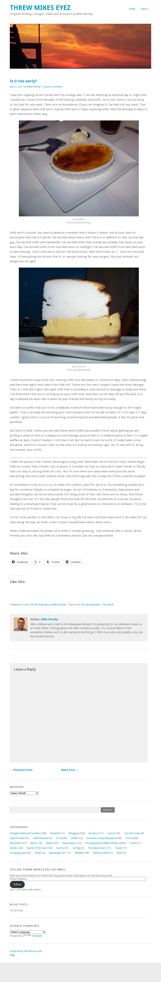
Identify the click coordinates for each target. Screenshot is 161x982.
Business (94, 833)
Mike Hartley (33, 86)
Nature (50, 843)
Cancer (111, 833)
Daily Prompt (17, 838)
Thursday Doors (97, 847)
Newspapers (69, 843)
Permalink (108, 604)
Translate (37, 935)
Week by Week (101, 852)
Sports (60, 847)
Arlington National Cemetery (25, 833)
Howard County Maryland (101, 838)
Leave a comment (52, 86)
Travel (118, 847)
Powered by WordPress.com (26, 951)
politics (14, 847)
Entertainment (41, 838)
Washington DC (57, 852)
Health (74, 838)
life (83, 604)
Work (120, 852)
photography (93, 604)
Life (32, 604)
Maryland (15, 843)
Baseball (55, 833)
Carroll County (132, 833)
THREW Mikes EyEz (40, 8)
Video (38, 852)
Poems (134, 843)
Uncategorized (18, 852)
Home (132, 9)
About (144, 9)
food (77, 604)
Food (26, 604)
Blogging (74, 833)
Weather (79, 852)
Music (34, 843)
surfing (76, 847)
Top (12, 955)
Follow (17, 884)
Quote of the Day (36, 847)
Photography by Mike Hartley (50, 604)
